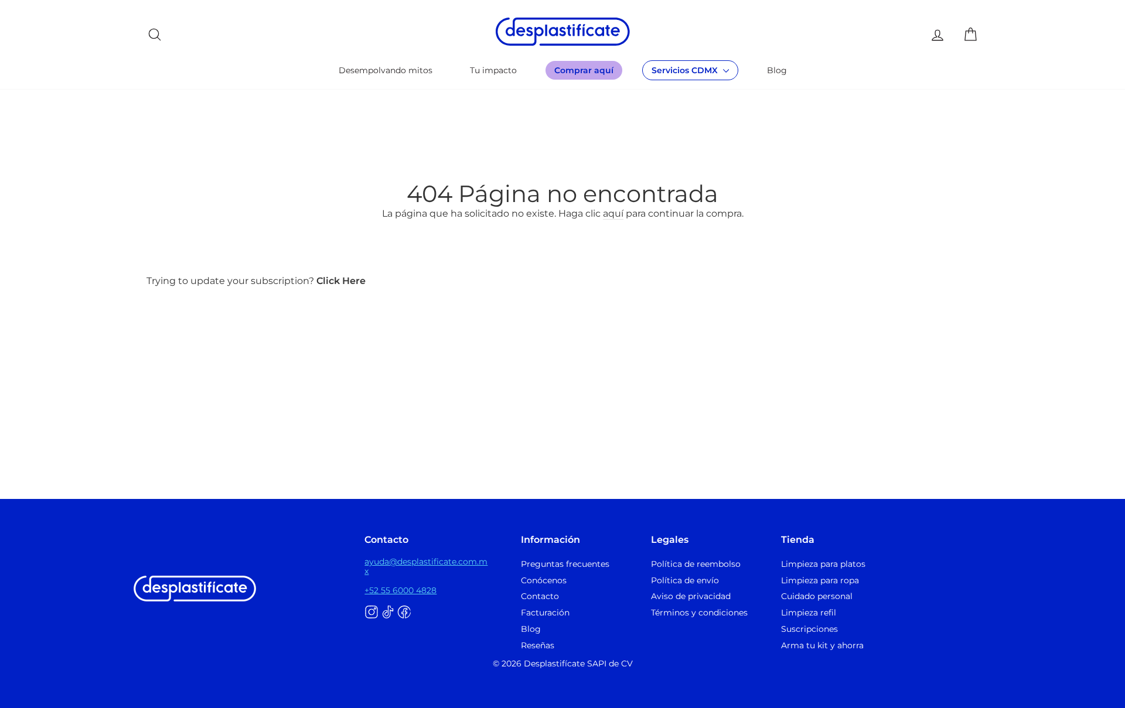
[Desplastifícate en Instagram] (371, 612)
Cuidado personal (817, 596)
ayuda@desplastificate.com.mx (426, 566)
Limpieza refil (808, 612)
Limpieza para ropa (820, 580)
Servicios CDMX (686, 70)
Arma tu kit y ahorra (822, 645)
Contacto (540, 596)
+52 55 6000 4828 (400, 590)
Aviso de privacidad (691, 596)
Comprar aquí (583, 70)
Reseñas (537, 645)
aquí (613, 213)
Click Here (341, 280)
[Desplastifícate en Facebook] (404, 612)
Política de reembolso (696, 564)
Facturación (545, 612)
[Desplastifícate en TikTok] (388, 612)
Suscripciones (809, 629)
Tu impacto (493, 70)
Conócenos (544, 580)
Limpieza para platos (823, 564)
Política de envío (685, 580)
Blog (777, 70)
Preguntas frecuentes (565, 564)
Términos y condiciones (699, 612)
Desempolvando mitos (385, 70)
